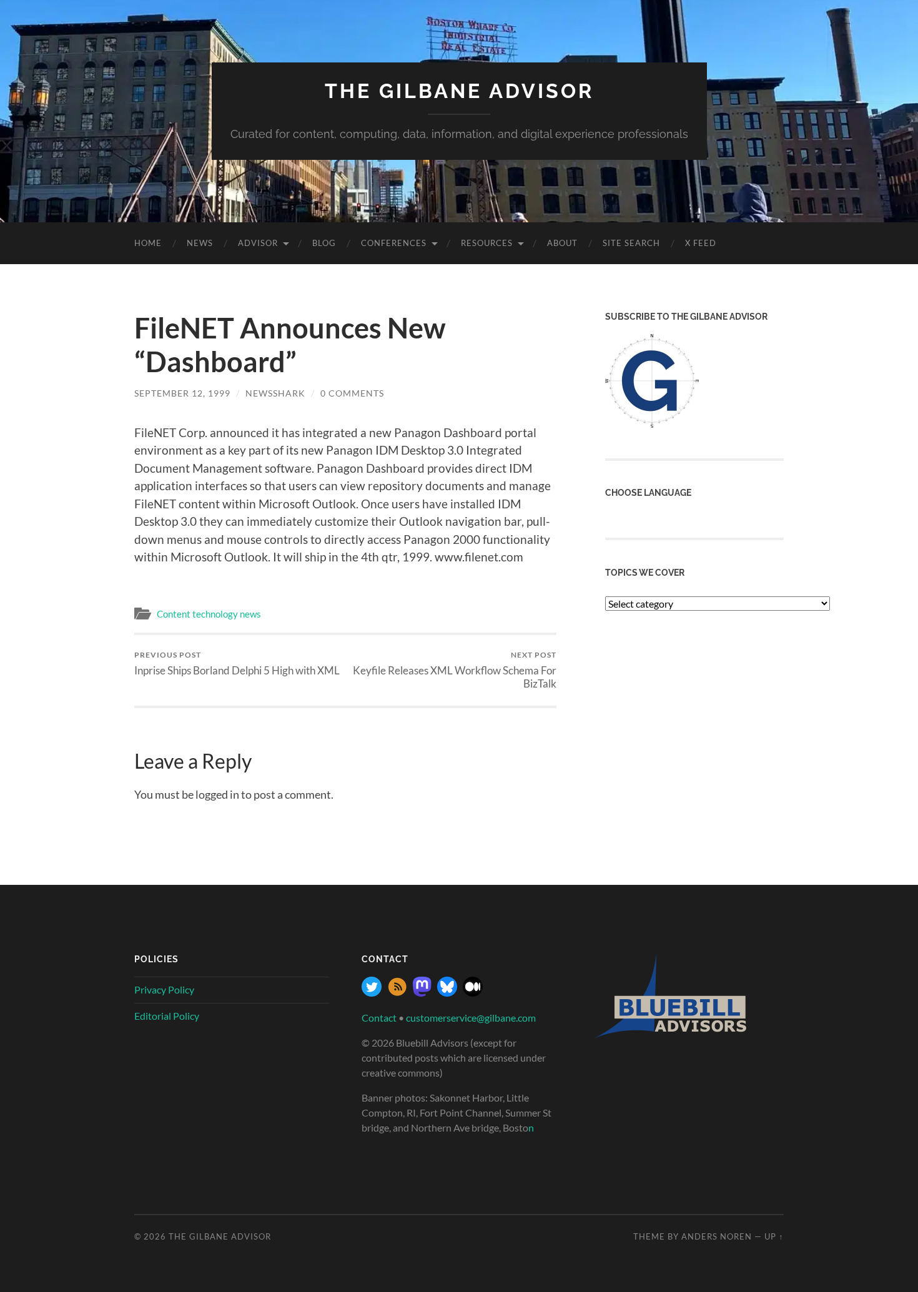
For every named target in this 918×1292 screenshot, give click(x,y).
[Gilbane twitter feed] (372, 993)
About (562, 243)
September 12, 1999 (182, 393)
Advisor (258, 243)
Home (148, 243)
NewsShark (275, 393)
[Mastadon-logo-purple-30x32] (422, 993)
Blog (324, 243)
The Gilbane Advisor (459, 90)
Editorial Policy (166, 1016)
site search (631, 243)
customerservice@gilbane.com (471, 1017)
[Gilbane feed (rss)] (397, 993)
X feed (700, 243)
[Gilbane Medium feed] (473, 993)
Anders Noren (716, 1236)
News (200, 243)
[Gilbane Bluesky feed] (447, 993)
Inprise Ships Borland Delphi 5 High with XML (237, 663)
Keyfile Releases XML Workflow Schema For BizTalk (454, 670)
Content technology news (209, 613)
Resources (487, 243)
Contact (379, 1017)
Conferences (394, 243)
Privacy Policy (164, 989)
